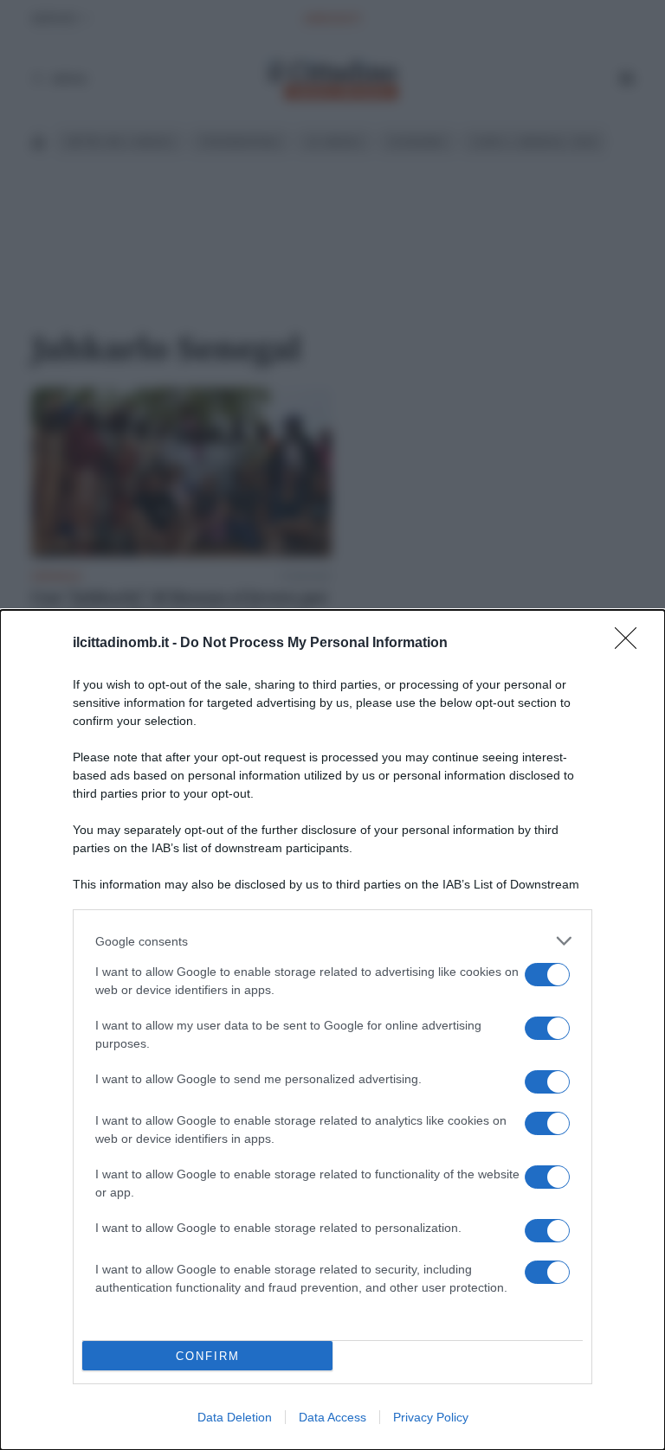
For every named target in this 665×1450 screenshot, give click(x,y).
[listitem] (332, 941)
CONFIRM (208, 1356)
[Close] (631, 643)
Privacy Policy (430, 1417)
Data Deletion (234, 1417)
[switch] (547, 974)
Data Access (332, 1417)
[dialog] (332, 1030)
